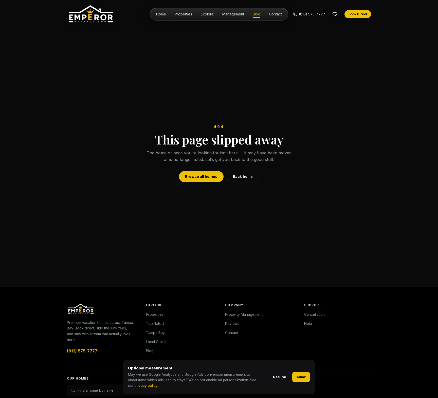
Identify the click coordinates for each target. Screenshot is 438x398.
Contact (275, 14)
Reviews (232, 323)
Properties (183, 14)
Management (233, 14)
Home (161, 14)
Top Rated (155, 323)
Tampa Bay (155, 332)
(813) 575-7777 (312, 14)
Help (308, 323)
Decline (279, 377)
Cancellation (314, 314)
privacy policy (146, 386)
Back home (243, 176)
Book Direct (358, 14)
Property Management (244, 314)
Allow (301, 377)
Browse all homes (201, 176)
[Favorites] (334, 14)
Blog (256, 14)
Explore (207, 14)
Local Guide (156, 342)
